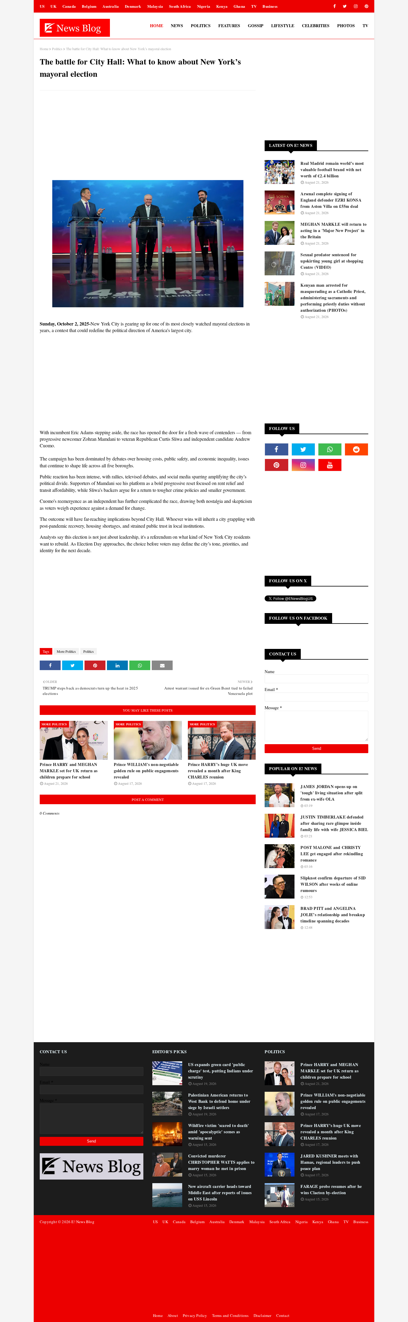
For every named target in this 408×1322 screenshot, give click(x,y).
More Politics (66, 651)
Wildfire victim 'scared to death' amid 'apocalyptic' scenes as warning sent (218, 1131)
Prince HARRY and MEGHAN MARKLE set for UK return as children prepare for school (68, 770)
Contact (282, 1315)
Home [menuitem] (156, 25)
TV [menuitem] (365, 25)
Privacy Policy (195, 1315)
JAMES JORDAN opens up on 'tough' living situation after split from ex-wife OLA (331, 792)
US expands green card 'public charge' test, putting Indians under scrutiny (220, 1070)
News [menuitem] (177, 25)
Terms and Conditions (230, 1315)
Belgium (89, 6)
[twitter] (345, 6)
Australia (110, 6)
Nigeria (203, 6)
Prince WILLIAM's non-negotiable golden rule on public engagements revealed (146, 770)
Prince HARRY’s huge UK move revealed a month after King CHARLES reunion (218, 770)
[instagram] (356, 6)
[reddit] (356, 449)
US (42, 6)
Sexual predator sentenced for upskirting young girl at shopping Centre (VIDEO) (331, 260)
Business (270, 6)
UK (53, 6)
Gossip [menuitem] (255, 25)
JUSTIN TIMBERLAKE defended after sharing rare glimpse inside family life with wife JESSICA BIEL (334, 823)
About (173, 1315)
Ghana (239, 6)
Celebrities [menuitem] (315, 25)
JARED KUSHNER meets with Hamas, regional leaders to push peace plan (330, 1162)
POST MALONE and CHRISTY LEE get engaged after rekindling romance (331, 853)
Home (44, 48)
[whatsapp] (330, 449)
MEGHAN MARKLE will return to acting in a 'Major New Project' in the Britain (333, 230)
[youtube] (330, 465)
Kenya (222, 6)
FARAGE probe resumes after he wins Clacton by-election (331, 1189)
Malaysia (155, 6)
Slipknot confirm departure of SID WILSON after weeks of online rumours (333, 884)
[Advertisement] (148, 138)
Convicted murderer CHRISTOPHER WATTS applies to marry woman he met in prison (221, 1162)
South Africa (180, 6)
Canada (69, 6)
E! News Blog (82, 1221)
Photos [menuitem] (346, 25)
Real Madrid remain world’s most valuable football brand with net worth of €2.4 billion (332, 169)
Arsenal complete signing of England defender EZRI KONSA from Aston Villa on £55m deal (330, 200)
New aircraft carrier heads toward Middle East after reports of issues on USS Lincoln (220, 1192)
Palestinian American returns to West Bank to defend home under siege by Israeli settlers (219, 1101)
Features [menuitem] (229, 25)
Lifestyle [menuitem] (282, 25)
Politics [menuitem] (201, 25)
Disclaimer (263, 1315)
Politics (57, 48)
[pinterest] (365, 6)
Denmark (133, 6)
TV (254, 6)
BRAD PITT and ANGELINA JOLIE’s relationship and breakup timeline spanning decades (332, 914)
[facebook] (334, 6)
